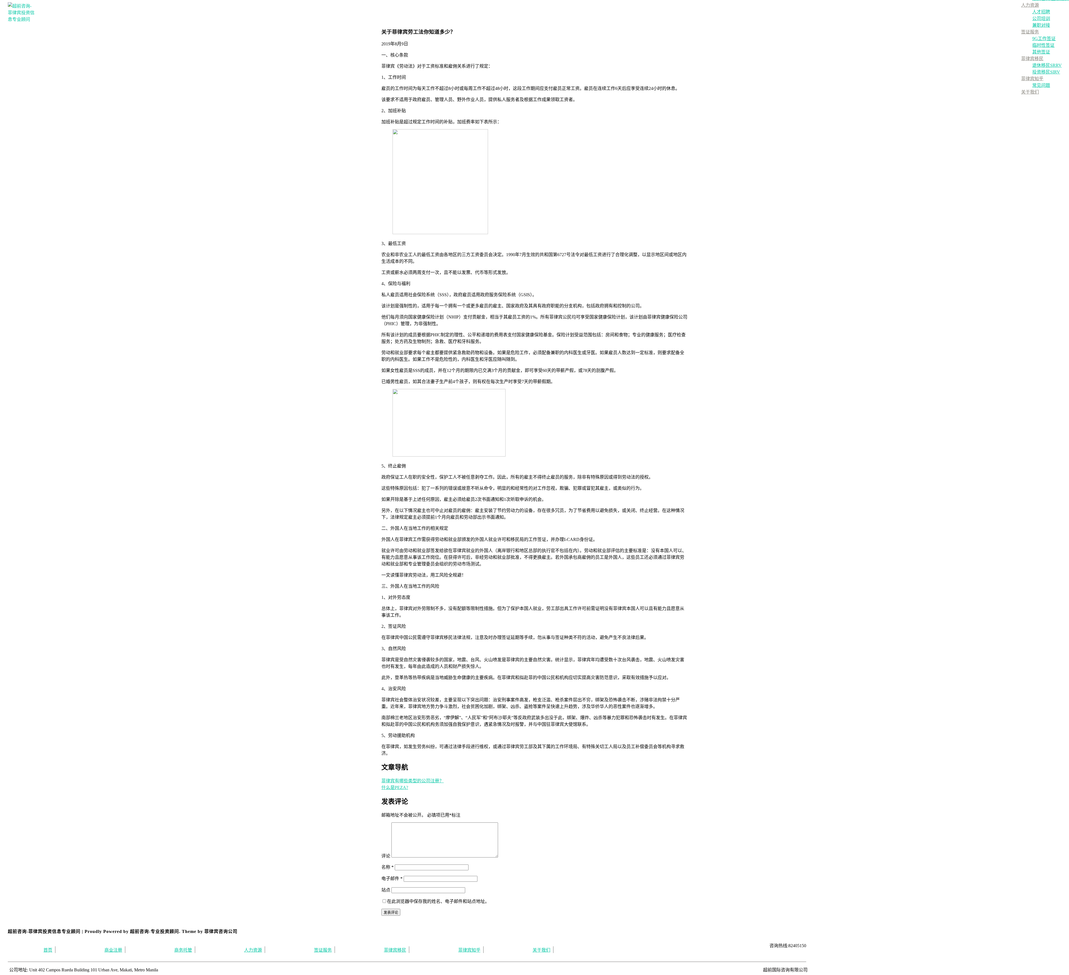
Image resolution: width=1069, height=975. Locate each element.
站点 (385, 890)
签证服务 (1030, 32)
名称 (387, 867)
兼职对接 (1041, 25)
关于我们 (1030, 92)
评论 (385, 856)
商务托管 (183, 950)
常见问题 (1041, 85)
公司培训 (1041, 18)
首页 (47, 950)
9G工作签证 (1044, 38)
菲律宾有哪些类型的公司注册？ (412, 780)
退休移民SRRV (1047, 65)
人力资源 (1030, 5)
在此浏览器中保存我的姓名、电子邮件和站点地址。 (438, 901)
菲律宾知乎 (1032, 78)
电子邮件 (392, 878)
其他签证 (1041, 52)
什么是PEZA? (394, 787)
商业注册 (113, 950)
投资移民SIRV (1046, 72)
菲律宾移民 (1032, 58)
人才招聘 (1041, 11)
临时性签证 (1043, 45)
